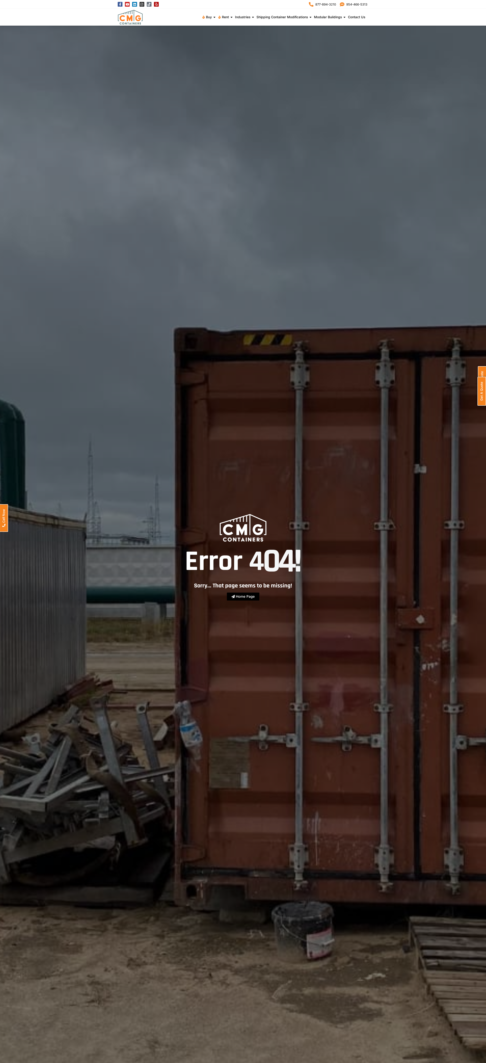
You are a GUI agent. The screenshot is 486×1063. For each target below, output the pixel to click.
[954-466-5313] (342, 4)
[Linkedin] (134, 4)
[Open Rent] (231, 17)
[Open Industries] (253, 17)
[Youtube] (127, 4)
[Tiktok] (149, 4)
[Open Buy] (214, 17)
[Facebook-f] (120, 4)
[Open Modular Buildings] (344, 17)
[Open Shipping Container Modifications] (310, 17)
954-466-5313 (356, 4)
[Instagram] (142, 4)
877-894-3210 (325, 4)
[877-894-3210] (311, 4)
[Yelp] (156, 4)
